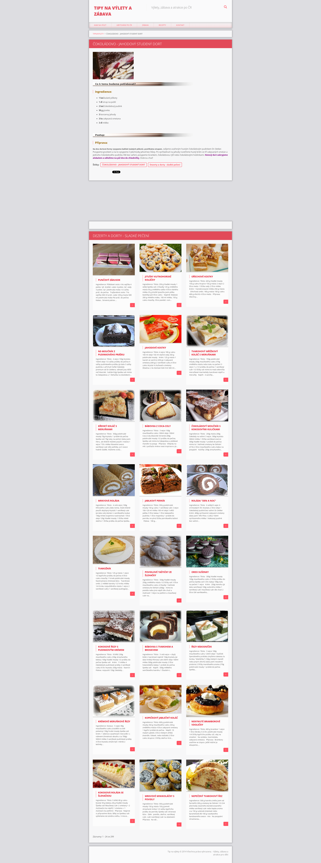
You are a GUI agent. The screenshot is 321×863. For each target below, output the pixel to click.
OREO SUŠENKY (200, 572)
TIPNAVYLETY (98, 34)
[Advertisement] (160, 200)
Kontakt (180, 25)
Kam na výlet (100, 25)
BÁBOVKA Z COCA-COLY (158, 426)
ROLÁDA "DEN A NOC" (203, 500)
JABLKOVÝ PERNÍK (155, 500)
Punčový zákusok (109, 279)
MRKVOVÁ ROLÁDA (108, 500)
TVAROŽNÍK (104, 568)
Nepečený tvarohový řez (206, 796)
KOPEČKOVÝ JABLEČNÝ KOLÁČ (161, 717)
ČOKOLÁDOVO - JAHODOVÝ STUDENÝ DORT (123, 164)
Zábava (145, 25)
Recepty (162, 25)
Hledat (225, 7)
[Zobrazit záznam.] (114, 275)
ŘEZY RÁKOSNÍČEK (201, 646)
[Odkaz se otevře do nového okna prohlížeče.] (113, 65)
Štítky (96, 164)
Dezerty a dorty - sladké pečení (165, 164)
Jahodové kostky (155, 347)
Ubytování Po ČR (124, 25)
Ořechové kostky (202, 276)
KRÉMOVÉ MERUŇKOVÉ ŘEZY (114, 721)
